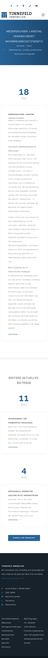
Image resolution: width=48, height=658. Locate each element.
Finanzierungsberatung (33, 631)
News (29, 46)
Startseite (20, 46)
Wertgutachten (7, 635)
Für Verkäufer (29, 622)
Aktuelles (5, 639)
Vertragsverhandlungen (11, 626)
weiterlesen (13, 334)
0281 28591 (10, 592)
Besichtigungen (30, 618)
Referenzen (6, 622)
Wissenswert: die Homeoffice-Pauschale (20, 420)
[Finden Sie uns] (23, 6)
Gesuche (5, 643)
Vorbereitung (7, 631)
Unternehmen (30, 626)
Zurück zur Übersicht (24, 538)
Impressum (10, 600)
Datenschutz (10, 604)
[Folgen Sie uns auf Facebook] (11, 6)
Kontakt (27, 643)
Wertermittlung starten (11, 578)
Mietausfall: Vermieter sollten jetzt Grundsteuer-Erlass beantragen (23, 493)
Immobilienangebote (10, 618)
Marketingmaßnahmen (33, 639)
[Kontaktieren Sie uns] (30, 6)
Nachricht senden (12, 596)
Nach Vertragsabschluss (34, 635)
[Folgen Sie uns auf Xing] (17, 6)
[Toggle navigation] (43, 14)
